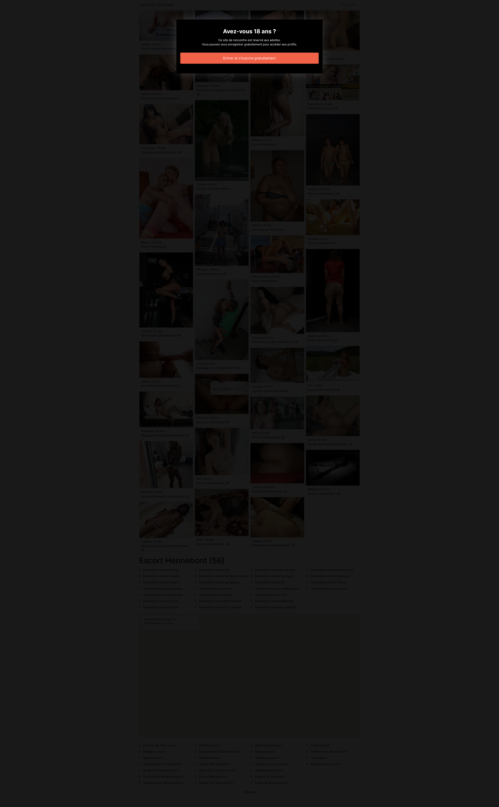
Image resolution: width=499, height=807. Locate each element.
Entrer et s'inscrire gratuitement (249, 58)
